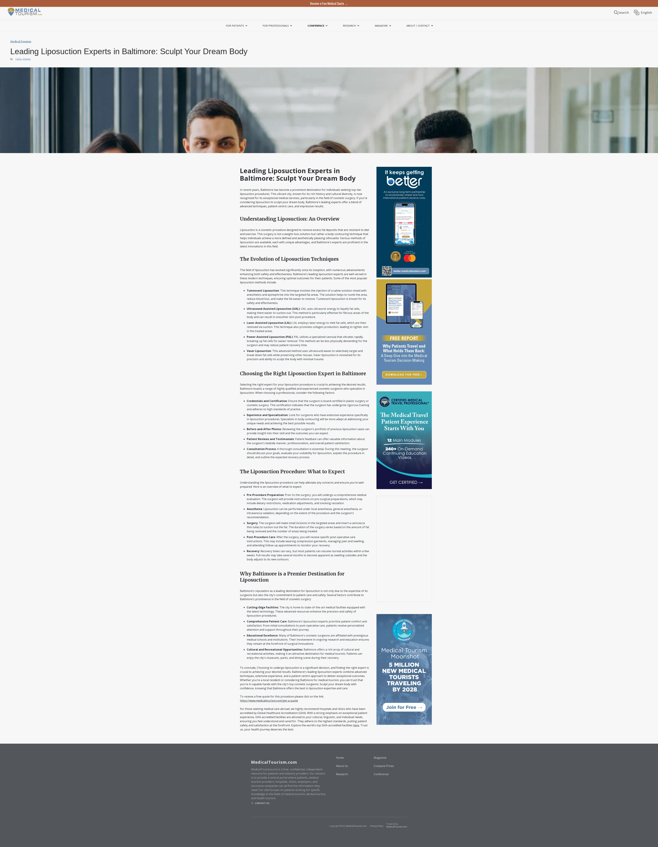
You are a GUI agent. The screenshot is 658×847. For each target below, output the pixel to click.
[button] (236, 25)
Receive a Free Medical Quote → (329, 3)
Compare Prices (384, 766)
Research (342, 774)
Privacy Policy (376, 826)
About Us (342, 766)
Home (340, 758)
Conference (381, 774)
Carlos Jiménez (23, 59)
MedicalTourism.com (356, 826)
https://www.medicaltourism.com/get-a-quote (269, 700)
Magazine (380, 758)
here (356, 725)
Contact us (262, 803)
